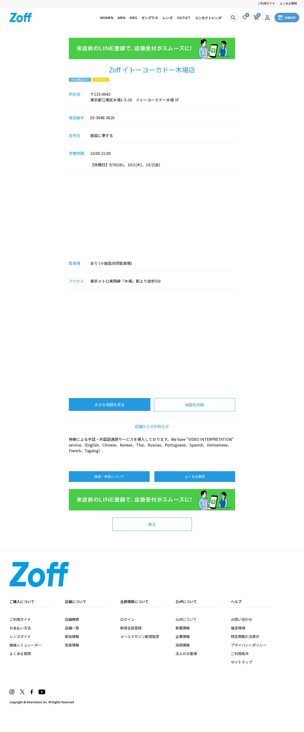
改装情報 (72, 644)
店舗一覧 (72, 627)
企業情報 (183, 636)
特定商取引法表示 (245, 636)
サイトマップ (241, 662)
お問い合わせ (241, 619)
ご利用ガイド (266, 3)
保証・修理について (109, 476)
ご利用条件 (240, 653)
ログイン (127, 619)
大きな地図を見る (109, 404)
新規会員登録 (131, 627)
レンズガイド (20, 636)
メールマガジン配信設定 (139, 636)
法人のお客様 (186, 653)
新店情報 (72, 636)
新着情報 (183, 627)
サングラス (150, 17)
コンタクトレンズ (208, 17)
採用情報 (183, 644)
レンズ (168, 17)
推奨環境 (238, 627)
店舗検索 (72, 619)
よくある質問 (288, 3)
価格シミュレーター (26, 644)
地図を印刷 (194, 405)
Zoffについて (186, 619)
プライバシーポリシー (248, 644)
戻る (152, 524)
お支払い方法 (20, 627)
